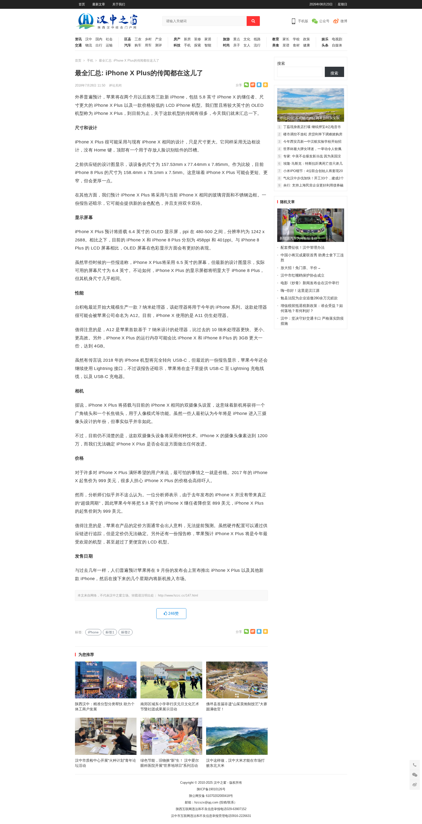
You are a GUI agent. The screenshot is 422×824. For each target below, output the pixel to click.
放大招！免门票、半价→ (301, 268)
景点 (236, 39)
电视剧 (337, 39)
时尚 (226, 45)
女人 (246, 45)
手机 (187, 45)
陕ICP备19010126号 (211, 789)
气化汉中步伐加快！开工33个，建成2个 (313, 178)
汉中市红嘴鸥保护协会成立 (303, 275)
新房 (187, 39)
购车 (138, 45)
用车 (148, 45)
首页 (82, 4)
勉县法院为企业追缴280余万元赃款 (309, 298)
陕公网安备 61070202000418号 (211, 796)
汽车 (127, 45)
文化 (246, 39)
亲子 (236, 45)
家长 (286, 39)
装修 (197, 39)
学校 (296, 39)
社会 (109, 39)
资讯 (78, 39)
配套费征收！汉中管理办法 (303, 247)
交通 (78, 45)
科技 (177, 45)
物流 (88, 45)
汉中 (88, 39)
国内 (98, 39)
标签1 (110, 632)
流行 (257, 45)
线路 (257, 39)
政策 (306, 39)
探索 (197, 45)
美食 (275, 45)
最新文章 (98, 4)
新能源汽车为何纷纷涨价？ (300, 238)
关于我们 (118, 4)
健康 (306, 45)
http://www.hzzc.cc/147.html (178, 595)
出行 (98, 45)
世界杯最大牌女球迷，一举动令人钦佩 (312, 149)
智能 (207, 45)
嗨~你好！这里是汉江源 (300, 290)
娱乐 (325, 39)
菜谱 (286, 45)
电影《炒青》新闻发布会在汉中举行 (310, 283)
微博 (343, 21)
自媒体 (337, 45)
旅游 (226, 39)
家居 (207, 39)
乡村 (148, 39)
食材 (296, 45)
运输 (109, 45)
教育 (275, 39)
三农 (138, 39)
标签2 (125, 632)
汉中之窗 (220, 782)
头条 (325, 45)
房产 (177, 39)
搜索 (281, 63)
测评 (158, 45)
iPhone (93, 632)
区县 (127, 39)
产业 (158, 39)
